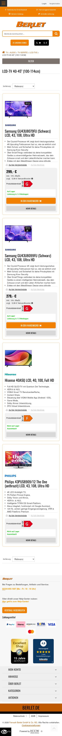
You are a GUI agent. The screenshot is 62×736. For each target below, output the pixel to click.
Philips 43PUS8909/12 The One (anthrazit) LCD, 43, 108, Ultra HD (27, 483)
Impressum (43, 716)
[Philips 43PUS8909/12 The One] (28, 523)
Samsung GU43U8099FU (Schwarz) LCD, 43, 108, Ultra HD (28, 257)
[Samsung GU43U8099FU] (28, 308)
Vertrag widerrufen (14, 610)
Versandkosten (24, 178)
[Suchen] (56, 34)
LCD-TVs (33, 52)
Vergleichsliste (54, 3)
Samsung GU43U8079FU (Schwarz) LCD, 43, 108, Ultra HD (28, 133)
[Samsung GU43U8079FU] (28, 183)
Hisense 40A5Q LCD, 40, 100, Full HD (29, 380)
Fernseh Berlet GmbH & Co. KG (23, 722)
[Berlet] (31, 25)
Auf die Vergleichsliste (18, 165)
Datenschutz (19, 716)
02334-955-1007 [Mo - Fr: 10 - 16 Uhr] (19, 588)
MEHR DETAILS (31, 208)
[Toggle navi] (3, 3)
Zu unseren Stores (20, 42)
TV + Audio (11, 52)
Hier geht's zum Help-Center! (15, 601)
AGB (33, 716)
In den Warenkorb (30, 201)
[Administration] (41, 731)
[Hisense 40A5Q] (28, 417)
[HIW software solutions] (35, 731)
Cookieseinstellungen (31, 725)
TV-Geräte (23, 52)
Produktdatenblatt (13, 183)
